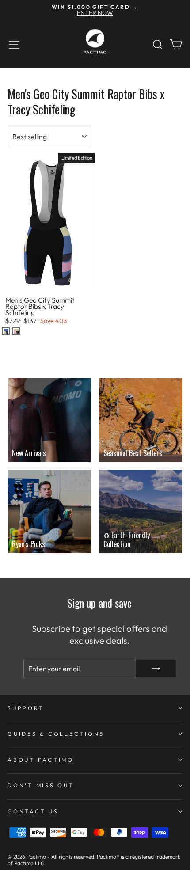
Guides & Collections (56, 733)
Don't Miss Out (41, 785)
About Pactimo (41, 759)
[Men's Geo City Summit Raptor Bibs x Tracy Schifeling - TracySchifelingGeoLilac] (6, 331)
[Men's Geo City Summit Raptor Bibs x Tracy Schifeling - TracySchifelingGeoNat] (16, 331)
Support (26, 707)
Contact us (33, 811)
